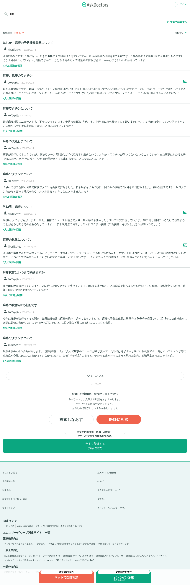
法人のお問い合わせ (106, 472)
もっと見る (95, 376)
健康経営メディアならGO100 (109, 556)
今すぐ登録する (95, 446)
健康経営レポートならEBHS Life (78, 556)
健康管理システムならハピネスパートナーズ (146, 556)
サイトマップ (8, 508)
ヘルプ (100, 481)
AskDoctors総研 (25, 526)
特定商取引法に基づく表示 (14, 499)
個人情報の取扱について (108, 490)
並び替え (179, 33)
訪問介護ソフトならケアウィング (113, 544)
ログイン (181, 4)
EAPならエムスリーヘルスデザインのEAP (75, 560)
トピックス (9, 526)
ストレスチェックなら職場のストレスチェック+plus (28, 560)
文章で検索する (177, 22)
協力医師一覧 (8, 481)
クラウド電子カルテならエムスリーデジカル (24, 544)
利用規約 (6, 490)
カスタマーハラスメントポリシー (112, 508)
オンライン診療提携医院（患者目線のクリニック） (59, 526)
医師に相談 (119, 419)
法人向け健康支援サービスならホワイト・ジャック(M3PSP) (32, 556)
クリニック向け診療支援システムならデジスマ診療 (71, 544)
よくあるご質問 (9, 472)
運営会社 (101, 499)
